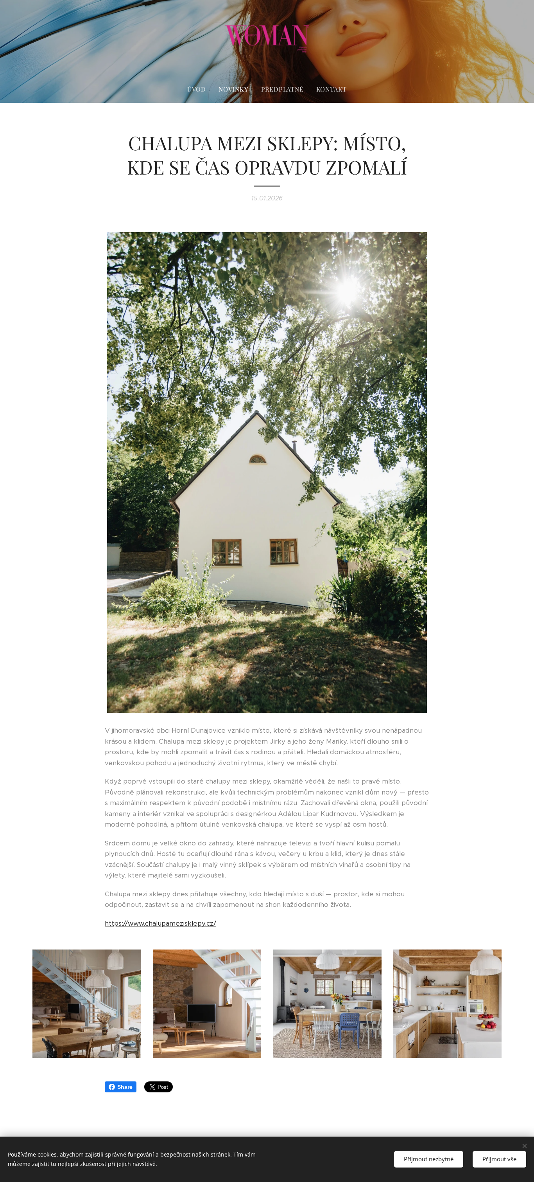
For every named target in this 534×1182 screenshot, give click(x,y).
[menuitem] (199, 89)
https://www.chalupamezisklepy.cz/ (160, 923)
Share (125, 1087)
